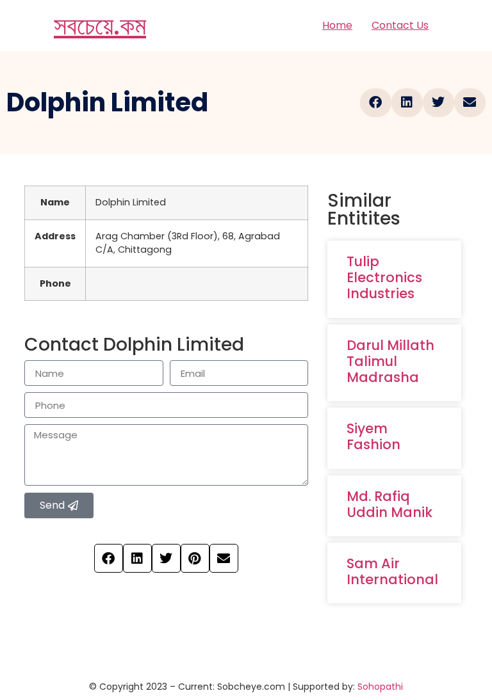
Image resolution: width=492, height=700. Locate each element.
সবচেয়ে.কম (100, 26)
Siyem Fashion (373, 436)
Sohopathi (380, 686)
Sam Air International (392, 571)
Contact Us (400, 25)
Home (337, 25)
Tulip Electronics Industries (384, 277)
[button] (375, 102)
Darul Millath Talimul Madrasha (390, 361)
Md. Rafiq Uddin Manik (389, 504)
